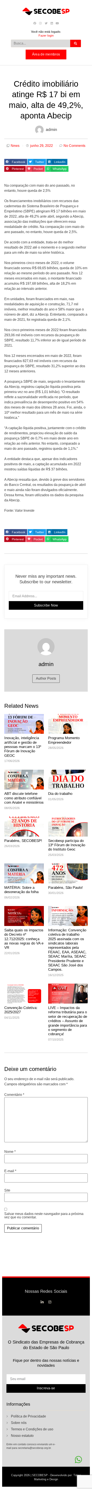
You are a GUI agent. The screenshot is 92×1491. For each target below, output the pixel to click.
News (15, 145)
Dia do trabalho (60, 794)
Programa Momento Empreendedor (64, 740)
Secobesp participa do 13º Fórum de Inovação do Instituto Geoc (66, 845)
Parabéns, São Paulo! (65, 888)
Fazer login (46, 35)
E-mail (10, 1171)
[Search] (75, 43)
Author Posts (46, 678)
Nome (10, 1151)
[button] (15, 162)
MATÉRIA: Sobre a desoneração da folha (21, 890)
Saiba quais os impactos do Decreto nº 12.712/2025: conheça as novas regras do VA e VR (23, 939)
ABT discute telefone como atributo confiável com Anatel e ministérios (24, 798)
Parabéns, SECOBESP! (23, 841)
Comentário (14, 1094)
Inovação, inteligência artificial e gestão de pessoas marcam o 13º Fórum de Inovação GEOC (22, 747)
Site (7, 1190)
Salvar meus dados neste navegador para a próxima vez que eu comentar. (43, 1215)
